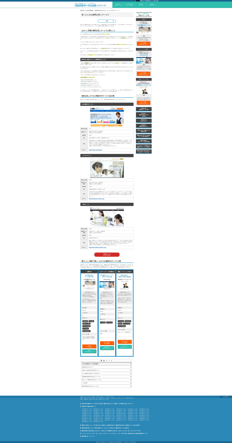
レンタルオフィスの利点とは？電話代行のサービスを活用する (144, 146)
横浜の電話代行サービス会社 (121, 412)
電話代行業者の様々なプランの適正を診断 (144, 141)
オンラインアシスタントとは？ (88, 433)
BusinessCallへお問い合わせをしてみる (107, 348)
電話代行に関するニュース (87, 425)
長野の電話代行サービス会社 (132, 413)
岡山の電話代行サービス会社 (144, 416)
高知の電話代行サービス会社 (144, 418)
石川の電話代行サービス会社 (86, 413)
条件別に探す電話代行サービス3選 (118, 5)
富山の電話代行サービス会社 (144, 412)
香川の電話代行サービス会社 (121, 418)
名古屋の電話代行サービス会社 (98, 415)
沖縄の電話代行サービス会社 (98, 421)
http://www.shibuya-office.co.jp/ (97, 247)
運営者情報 (84, 436)
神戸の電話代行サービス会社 (86, 416)
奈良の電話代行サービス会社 (98, 416)
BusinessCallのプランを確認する (107, 343)
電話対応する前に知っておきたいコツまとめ (117, 430)
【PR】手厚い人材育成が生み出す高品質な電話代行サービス (134, 433)
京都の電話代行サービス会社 (132, 415)
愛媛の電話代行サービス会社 (132, 418)
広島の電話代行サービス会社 (86, 418)
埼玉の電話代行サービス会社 (144, 410)
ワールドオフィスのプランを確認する (124, 342)
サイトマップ (91, 436)
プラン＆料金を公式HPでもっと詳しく (143, 43)
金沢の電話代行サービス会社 (98, 413)
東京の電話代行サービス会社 (98, 412)
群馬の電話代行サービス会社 (132, 410)
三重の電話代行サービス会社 (109, 415)
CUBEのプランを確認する (89, 346)
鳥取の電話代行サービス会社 (121, 416)
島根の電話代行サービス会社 (132, 416)
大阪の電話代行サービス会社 (144, 415)
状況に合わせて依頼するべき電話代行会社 (144, 131)
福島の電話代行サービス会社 (98, 410)
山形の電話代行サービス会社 (86, 410)
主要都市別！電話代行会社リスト (152, 5)
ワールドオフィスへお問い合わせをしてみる (124, 346)
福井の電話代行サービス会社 (109, 413)
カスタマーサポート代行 (135, 430)
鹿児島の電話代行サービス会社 (87, 421)
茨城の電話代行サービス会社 (109, 410)
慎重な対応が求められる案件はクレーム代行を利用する (144, 136)
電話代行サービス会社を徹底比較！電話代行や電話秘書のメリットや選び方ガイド (116, 442)
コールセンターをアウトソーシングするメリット (108, 433)
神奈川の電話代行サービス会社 (110, 412)
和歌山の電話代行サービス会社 (110, 416)
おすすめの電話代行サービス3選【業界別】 (90, 363)
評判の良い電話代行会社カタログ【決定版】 (130, 5)
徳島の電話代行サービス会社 (109, 418)
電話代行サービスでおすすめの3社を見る (107, 255)
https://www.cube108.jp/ (95, 150)
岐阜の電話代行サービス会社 (144, 413)
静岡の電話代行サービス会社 (86, 415)
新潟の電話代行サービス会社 (132, 412)
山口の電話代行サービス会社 (98, 418)
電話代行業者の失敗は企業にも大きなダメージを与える (144, 151)
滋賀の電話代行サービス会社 (121, 415)
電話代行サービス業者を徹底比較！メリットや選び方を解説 (149, 0)
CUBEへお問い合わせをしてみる (89, 351)
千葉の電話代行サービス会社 (86, 412)
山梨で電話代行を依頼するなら (121, 413)
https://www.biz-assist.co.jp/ (96, 198)
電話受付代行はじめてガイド (141, 5)
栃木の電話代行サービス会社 (121, 410)
